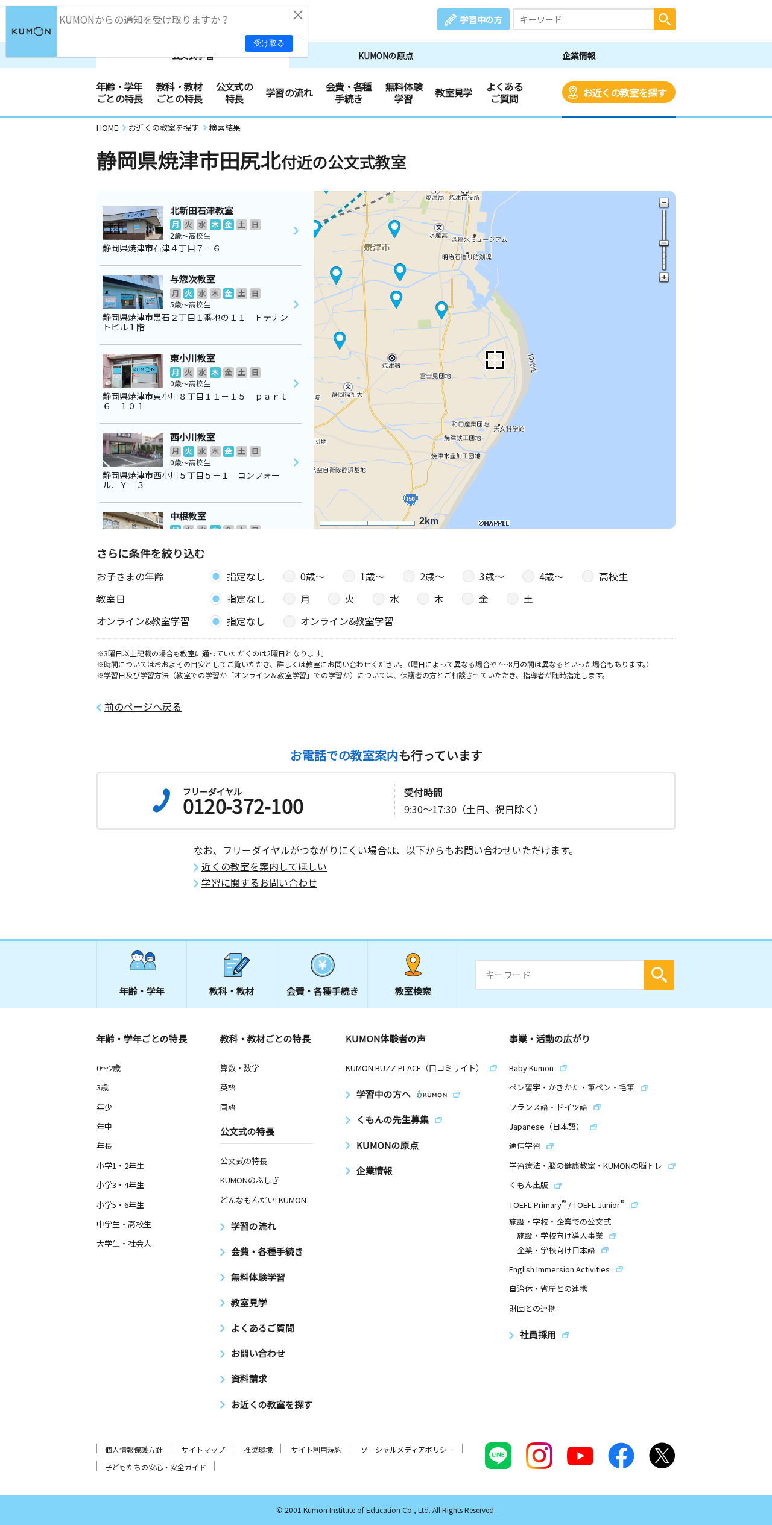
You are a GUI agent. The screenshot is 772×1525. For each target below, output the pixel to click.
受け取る (269, 43)
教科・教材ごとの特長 (179, 92)
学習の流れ (289, 92)
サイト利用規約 (316, 1449)
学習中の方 (481, 19)
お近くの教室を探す (624, 92)
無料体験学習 (403, 92)
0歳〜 (312, 576)
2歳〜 (432, 576)
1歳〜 (372, 576)
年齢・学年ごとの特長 (119, 92)
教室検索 (413, 990)
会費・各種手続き (349, 92)
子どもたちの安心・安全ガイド (155, 1467)
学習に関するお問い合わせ (259, 882)
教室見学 (453, 92)
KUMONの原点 (386, 55)
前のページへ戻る (143, 706)
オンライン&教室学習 (347, 621)
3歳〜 (491, 576)
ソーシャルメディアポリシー (407, 1449)
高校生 (613, 576)
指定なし (246, 576)
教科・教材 (232, 990)
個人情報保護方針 (134, 1449)
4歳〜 (551, 576)
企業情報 (579, 55)
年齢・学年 (142, 990)
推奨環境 (258, 1449)
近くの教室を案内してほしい (264, 866)
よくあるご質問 (504, 92)
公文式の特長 (234, 92)
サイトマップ (203, 1449)
